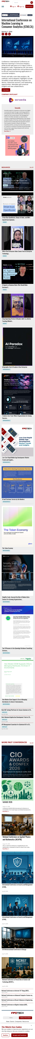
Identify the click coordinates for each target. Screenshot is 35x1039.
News (8, 1021)
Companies (18, 1021)
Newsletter (29, 6)
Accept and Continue (19, 1035)
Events (12, 1021)
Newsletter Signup (25, 1017)
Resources (25, 1021)
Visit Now (6, 90)
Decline (5, 1035)
